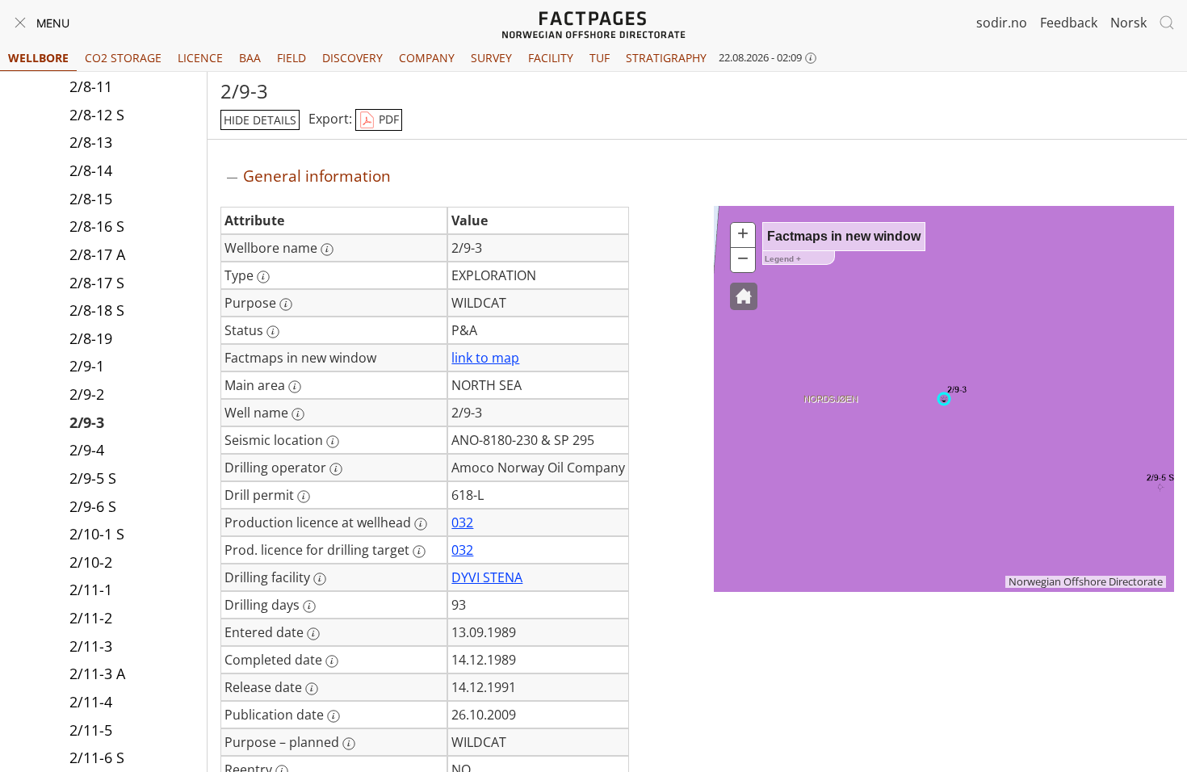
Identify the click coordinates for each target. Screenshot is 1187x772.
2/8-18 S (96, 310)
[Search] (1167, 22)
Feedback (1068, 22)
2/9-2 (86, 394)
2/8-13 (90, 142)
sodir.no (1001, 22)
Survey (491, 57)
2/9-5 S (92, 478)
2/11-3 (90, 646)
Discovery (352, 57)
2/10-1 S (96, 533)
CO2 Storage (123, 57)
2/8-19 (90, 338)
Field (291, 57)
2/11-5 (90, 730)
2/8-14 (90, 170)
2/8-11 (90, 86)
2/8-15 (90, 198)
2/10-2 (90, 562)
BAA (250, 57)
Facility (550, 57)
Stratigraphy (666, 57)
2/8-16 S (96, 226)
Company (427, 57)
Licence (200, 57)
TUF (599, 57)
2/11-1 (90, 589)
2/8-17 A (97, 254)
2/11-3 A (97, 673)
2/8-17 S (96, 282)
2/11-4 (90, 701)
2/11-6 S (96, 757)
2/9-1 (86, 366)
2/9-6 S (92, 506)
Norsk (1128, 22)
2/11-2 (90, 617)
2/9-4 (86, 449)
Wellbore (38, 57)
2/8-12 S (96, 114)
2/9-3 (86, 422)
